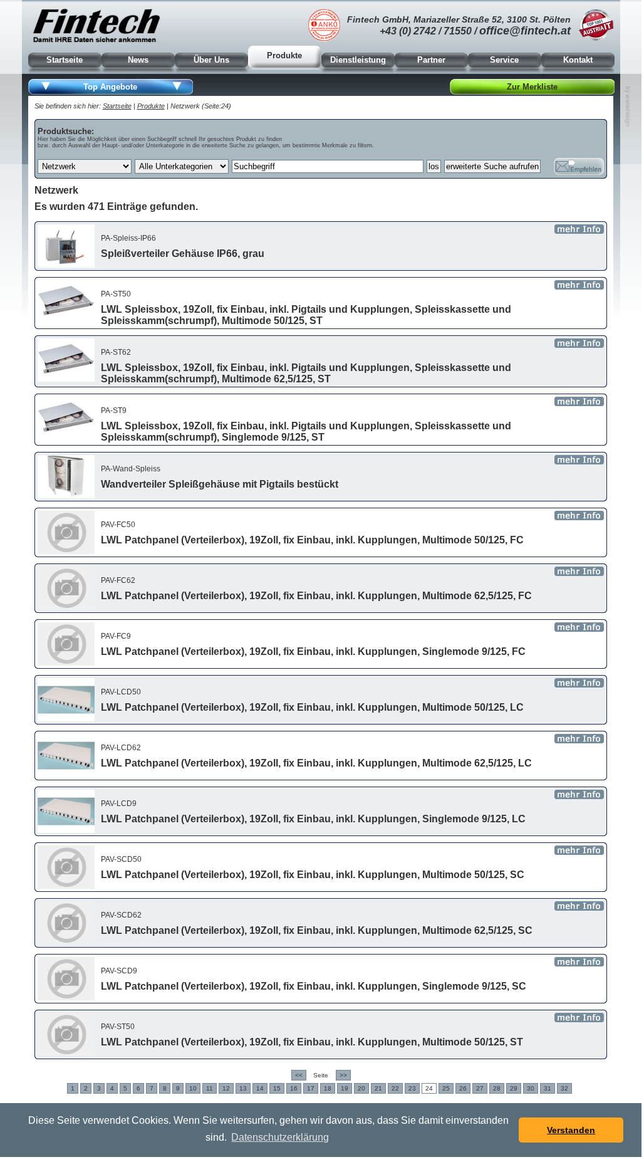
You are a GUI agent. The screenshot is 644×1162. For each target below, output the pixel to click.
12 (226, 1088)
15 (277, 1088)
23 (412, 1088)
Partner (431, 60)
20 (361, 1088)
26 (463, 1088)
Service (504, 60)
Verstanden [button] (571, 1130)
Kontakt (578, 60)
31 (547, 1088)
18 (327, 1088)
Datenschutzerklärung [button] (280, 1137)
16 (294, 1088)
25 (446, 1088)
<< (299, 1075)
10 (193, 1088)
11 (209, 1088)
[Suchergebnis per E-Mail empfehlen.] (579, 166)
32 (564, 1088)
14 (260, 1088)
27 (480, 1088)
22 (395, 1088)
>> (343, 1075)
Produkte (284, 55)
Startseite (64, 60)
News (138, 60)
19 (344, 1088)
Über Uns (211, 60)
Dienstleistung (358, 60)
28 (497, 1088)
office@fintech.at (525, 30)
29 (513, 1088)
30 (530, 1088)
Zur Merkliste (532, 87)
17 (310, 1088)
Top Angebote (110, 87)
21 (378, 1088)
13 (243, 1088)
